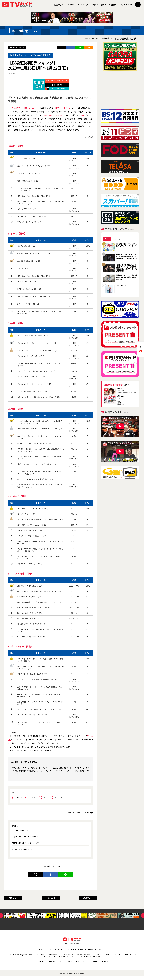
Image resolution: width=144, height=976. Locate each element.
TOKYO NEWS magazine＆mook (21, 954)
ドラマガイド (71, 4)
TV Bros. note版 (67, 954)
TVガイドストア (51, 956)
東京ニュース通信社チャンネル (125, 954)
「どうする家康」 (15, 108)
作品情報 (112, 4)
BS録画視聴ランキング (17, 47)
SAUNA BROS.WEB (83, 954)
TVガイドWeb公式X (93, 956)
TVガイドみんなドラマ (102, 954)
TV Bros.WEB (52, 954)
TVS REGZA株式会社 (20, 830)
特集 (94, 4)
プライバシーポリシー (55, 961)
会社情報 (105, 961)
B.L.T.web (40, 954)
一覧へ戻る (50, 898)
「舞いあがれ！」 (30, 108)
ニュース (84, 4)
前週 (83, 115)
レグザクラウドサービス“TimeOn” (25, 836)
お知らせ (41, 961)
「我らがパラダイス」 (63, 108)
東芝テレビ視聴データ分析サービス (25, 843)
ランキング (124, 4)
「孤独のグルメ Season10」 (53, 115)
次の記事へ (87, 898)
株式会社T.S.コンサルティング (71, 956)
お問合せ (95, 961)
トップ (43, 949)
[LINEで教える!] (79, 47)
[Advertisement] (120, 90)
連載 (102, 4)
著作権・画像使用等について (77, 961)
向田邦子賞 (58, 4)
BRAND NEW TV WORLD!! (22, 849)
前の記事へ (13, 898)
